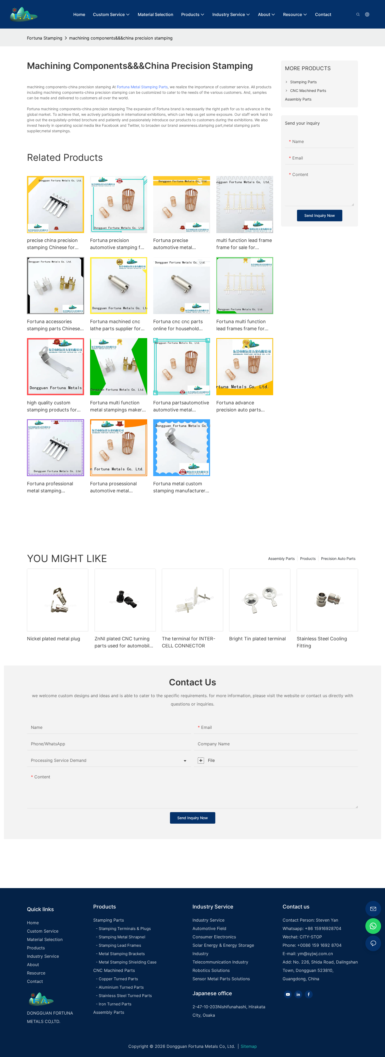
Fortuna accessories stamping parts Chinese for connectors (53, 325)
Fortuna (123, 87)
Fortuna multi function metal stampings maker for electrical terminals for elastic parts (116, 406)
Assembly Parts (281, 558)
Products (308, 558)
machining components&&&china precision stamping (121, 38)
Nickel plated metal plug (53, 638)
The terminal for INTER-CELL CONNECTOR (188, 642)
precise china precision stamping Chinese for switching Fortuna (52, 244)
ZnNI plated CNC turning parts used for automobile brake (123, 642)
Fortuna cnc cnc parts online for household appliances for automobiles (178, 325)
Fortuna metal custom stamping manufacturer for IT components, (179, 487)
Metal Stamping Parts (149, 87)
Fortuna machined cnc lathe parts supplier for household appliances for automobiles (118, 325)
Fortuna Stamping (44, 38)
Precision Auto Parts (338, 558)
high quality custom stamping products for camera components (52, 406)
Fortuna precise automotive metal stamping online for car (179, 244)
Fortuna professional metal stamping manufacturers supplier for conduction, (52, 487)
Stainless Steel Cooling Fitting (322, 642)
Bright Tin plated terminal (257, 638)
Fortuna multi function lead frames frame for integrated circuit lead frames (241, 325)
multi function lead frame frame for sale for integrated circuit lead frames (244, 244)
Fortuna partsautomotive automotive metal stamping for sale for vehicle (181, 406)
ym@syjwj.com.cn (315, 953)
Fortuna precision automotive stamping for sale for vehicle (117, 244)
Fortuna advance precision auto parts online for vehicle (238, 406)
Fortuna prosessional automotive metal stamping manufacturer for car (116, 487)
